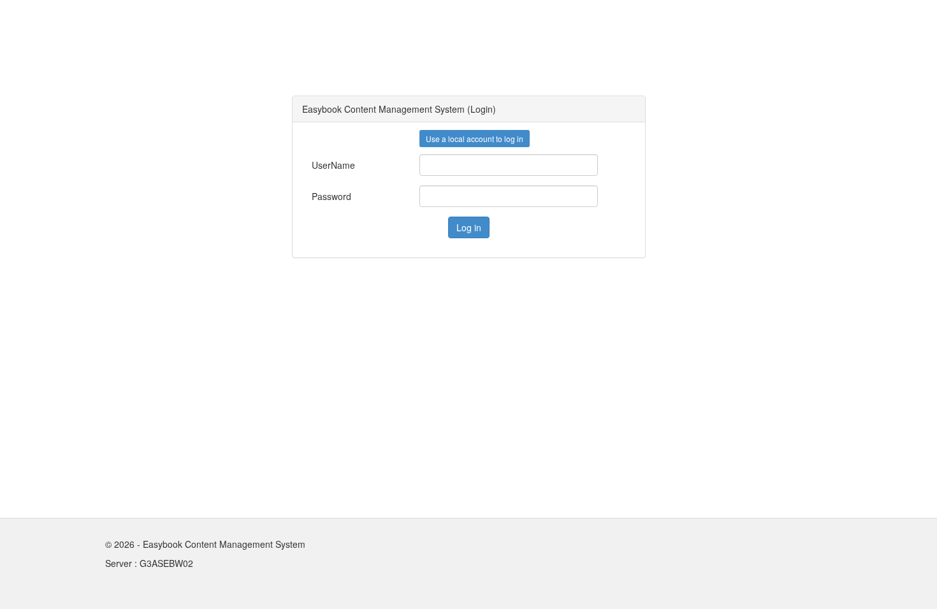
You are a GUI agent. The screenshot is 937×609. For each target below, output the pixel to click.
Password (316, 196)
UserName (316, 165)
